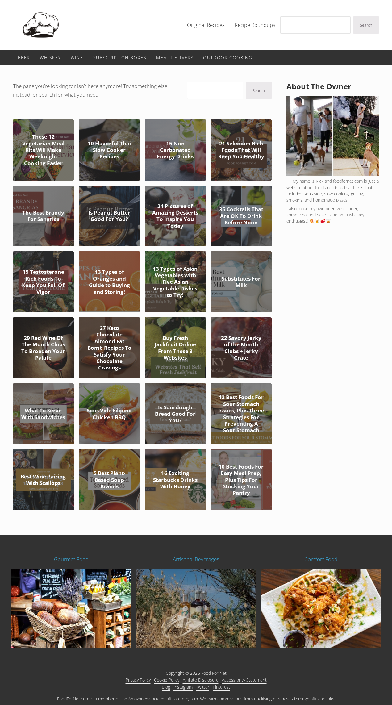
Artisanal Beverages (196, 559)
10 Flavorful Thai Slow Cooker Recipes (109, 150)
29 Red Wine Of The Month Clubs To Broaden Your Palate (43, 348)
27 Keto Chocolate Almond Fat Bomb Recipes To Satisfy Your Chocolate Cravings (109, 348)
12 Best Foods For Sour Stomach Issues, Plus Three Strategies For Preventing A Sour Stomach (241, 413)
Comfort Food (320, 559)
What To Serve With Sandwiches (43, 413)
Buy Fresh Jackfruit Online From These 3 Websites (175, 348)
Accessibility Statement (244, 680)
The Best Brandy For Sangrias (43, 216)
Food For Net (214, 673)
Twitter (202, 687)
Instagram (183, 687)
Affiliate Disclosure (201, 680)
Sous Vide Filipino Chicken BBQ (109, 413)
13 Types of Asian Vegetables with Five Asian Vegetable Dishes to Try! (175, 281)
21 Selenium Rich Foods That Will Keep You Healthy (241, 150)
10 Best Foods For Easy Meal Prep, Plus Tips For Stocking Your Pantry (241, 479)
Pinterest (221, 687)
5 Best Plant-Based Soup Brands (109, 480)
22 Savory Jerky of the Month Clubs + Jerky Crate (241, 348)
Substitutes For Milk (241, 282)
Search (366, 25)
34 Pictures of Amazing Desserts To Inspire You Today (175, 216)
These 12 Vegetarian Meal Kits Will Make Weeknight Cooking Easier (43, 149)
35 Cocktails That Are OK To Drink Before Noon (241, 216)
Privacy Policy (138, 680)
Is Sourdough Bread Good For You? (175, 414)
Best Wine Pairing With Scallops (43, 479)
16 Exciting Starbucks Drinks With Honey (175, 480)
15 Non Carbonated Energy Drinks (175, 150)
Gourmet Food (71, 559)
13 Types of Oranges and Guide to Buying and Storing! (109, 282)
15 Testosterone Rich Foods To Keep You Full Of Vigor (43, 282)
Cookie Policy (166, 680)
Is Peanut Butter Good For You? (109, 216)
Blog (166, 687)
